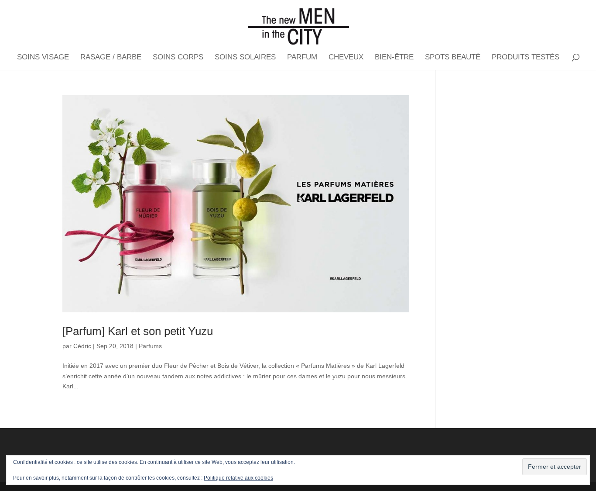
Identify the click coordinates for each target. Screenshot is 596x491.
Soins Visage (43, 57)
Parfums (150, 345)
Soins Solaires (245, 57)
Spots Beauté (452, 57)
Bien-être (394, 57)
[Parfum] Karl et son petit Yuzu (137, 331)
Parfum (302, 57)
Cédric (82, 345)
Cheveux (346, 57)
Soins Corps (178, 57)
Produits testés (525, 57)
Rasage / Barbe (110, 57)
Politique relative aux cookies (238, 478)
